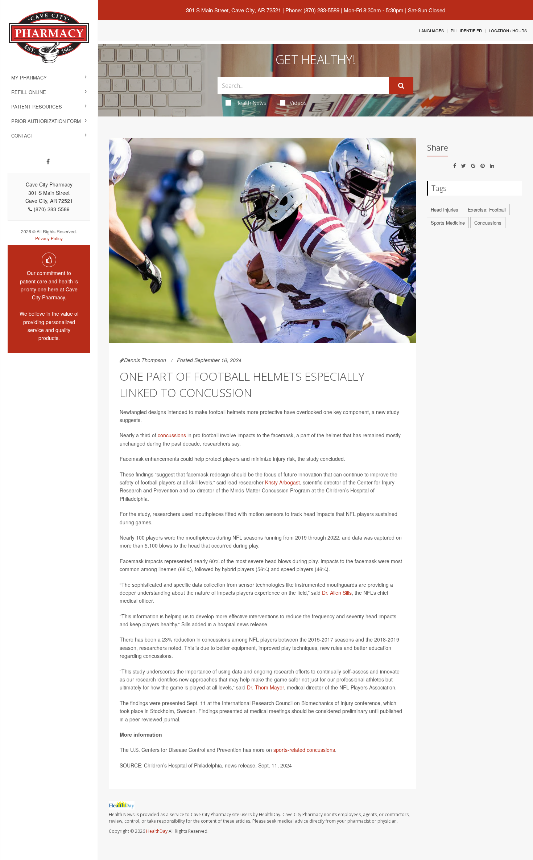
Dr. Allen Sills (337, 592)
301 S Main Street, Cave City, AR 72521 (233, 10)
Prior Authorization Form (46, 121)
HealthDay (157, 831)
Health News (250, 102)
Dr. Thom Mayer (265, 687)
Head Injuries (444, 209)
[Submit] (401, 85)
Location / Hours (508, 30)
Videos (298, 102)
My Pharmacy (29, 77)
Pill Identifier (466, 30)
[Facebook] (48, 161)
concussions (172, 435)
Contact (22, 135)
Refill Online (28, 92)
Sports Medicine (448, 222)
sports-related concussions (304, 749)
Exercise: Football (487, 209)
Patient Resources (36, 106)
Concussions (487, 222)
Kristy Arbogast (282, 482)
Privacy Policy (49, 238)
